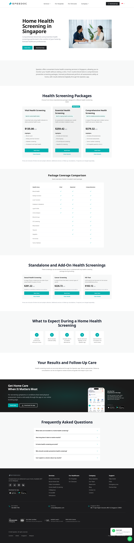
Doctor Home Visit (54, 479)
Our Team (92, 481)
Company (84, 4)
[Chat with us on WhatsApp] (129, 539)
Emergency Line (113, 484)
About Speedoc (93, 479)
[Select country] (123, 4)
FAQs (110, 481)
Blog (90, 487)
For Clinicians (72, 4)
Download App (114, 3)
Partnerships (113, 487)
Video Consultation (54, 484)
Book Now (27, 47)
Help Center (112, 479)
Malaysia (31, 535)
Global (17, 535)
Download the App (29, 405)
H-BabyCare (52, 490)
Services (46, 4)
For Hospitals (59, 4)
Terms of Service (121, 535)
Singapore (24, 535)
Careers (91, 493)
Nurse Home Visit (54, 481)
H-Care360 (52, 493)
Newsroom (92, 484)
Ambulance (52, 495)
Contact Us (92, 490)
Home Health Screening (56, 487)
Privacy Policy (111, 535)
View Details (36, 154)
